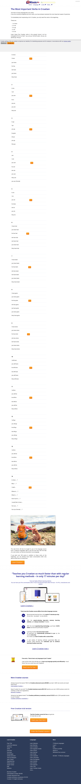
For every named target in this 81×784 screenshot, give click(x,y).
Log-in (54, 745)
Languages (36, 4)
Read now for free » (29, 667)
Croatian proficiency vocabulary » (19, 698)
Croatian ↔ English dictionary (15, 779)
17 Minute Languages (58, 743)
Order (8, 748)
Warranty (9, 747)
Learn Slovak (33, 763)
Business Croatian (11, 771)
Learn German (33, 752)
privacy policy (67, 41)
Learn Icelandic (34, 755)
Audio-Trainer (10, 764)
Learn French (33, 750)
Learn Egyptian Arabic (35, 748)
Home (30, 4)
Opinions (9, 768)
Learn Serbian (33, 761)
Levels (43, 4)
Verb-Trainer (10, 759)
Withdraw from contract (59, 752)
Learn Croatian (34, 747)
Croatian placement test (13, 775)
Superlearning (10, 761)
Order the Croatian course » (40, 731)
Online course (10, 763)
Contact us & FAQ (57, 748)
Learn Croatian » (17, 562)
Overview (9, 750)
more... (32, 770)
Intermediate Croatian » (17, 686)
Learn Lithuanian (34, 757)
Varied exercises (11, 755)
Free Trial (9, 743)
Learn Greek (33, 754)
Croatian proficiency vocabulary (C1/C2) (17, 777)
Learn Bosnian (33, 745)
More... (49, 4)
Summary (9, 752)
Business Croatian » (16, 692)
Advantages (10, 754)
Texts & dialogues (11, 757)
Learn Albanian (34, 743)
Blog (54, 747)
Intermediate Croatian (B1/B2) (15, 773)
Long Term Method (12, 745)
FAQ (8, 766)
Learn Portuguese (34, 759)
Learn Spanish (33, 764)
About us (55, 750)
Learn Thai (33, 766)
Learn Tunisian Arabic (35, 768)
